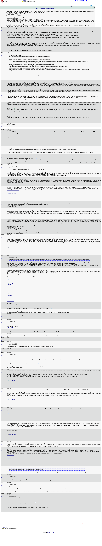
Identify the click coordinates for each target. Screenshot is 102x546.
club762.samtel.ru (11, 327)
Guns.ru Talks (24, 0)
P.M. (0, 12)
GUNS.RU (48, 532)
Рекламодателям (56, 532)
